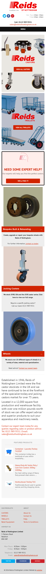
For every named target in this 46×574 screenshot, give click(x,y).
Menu (23, 29)
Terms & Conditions (31, 522)
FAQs (25, 519)
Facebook (23, 561)
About (26, 508)
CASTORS (4, 513)
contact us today (32, 243)
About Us (27, 513)
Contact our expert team (28, 368)
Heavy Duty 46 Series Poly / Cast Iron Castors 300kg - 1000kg (26, 467)
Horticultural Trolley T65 (25, 482)
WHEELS (4, 516)
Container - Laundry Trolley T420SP (26, 450)
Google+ (37, 561)
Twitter (8, 561)
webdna (39, 570)
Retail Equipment (7, 522)
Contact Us (28, 516)
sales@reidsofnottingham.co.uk (23, 24)
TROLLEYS (5, 519)
